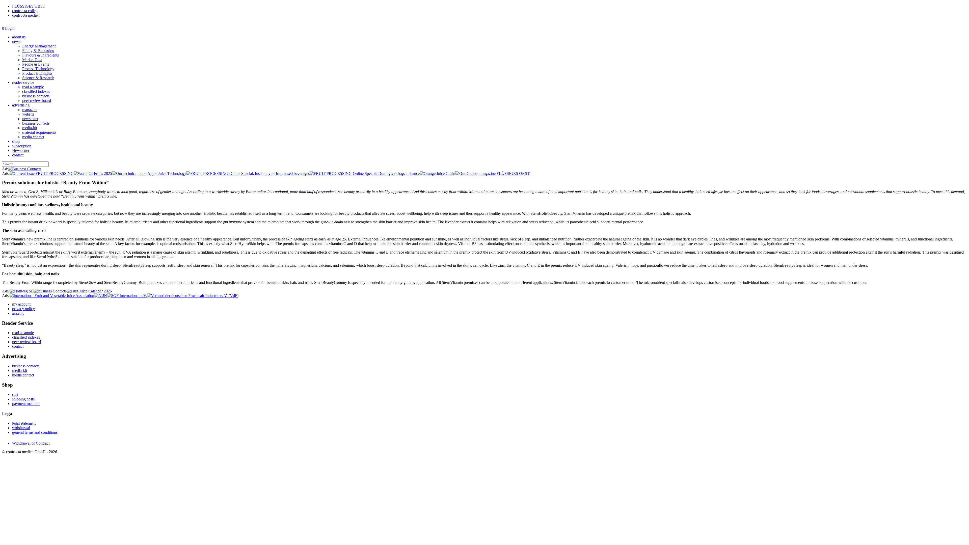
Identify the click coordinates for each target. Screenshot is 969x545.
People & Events (35, 64)
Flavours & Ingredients (40, 55)
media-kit (29, 128)
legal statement (24, 423)
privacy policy (23, 309)
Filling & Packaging (38, 50)
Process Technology (38, 69)
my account (21, 304)
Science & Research (38, 78)
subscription (21, 146)
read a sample (33, 87)
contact (17, 155)
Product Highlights (37, 73)
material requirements (39, 132)
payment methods (26, 403)
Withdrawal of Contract (30, 443)
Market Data (32, 60)
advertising (21, 105)
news (16, 41)
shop (16, 141)
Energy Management (39, 46)
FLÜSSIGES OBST (28, 6)
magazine (29, 109)
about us (18, 37)
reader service (23, 82)
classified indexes (36, 91)
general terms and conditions (35, 432)
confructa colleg (25, 11)
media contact (33, 137)
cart (15, 394)
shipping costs (23, 399)
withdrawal (21, 428)
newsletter (30, 119)
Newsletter (20, 150)
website (28, 114)
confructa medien (26, 15)
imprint (17, 313)
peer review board (36, 100)
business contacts (35, 96)
